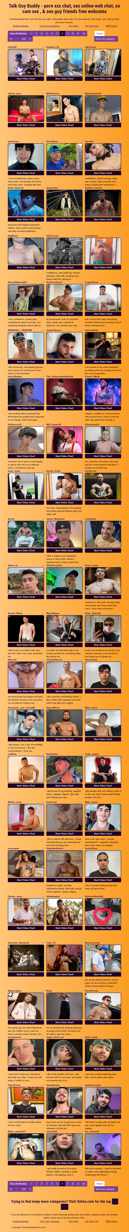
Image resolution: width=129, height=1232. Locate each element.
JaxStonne (90, 471)
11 (11, 39)
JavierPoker (91, 848)
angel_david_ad (55, 1037)
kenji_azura (14, 471)
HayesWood (52, 707)
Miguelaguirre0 (93, 93)
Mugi (49, 990)
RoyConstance (54, 282)
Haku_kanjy (91, 1037)
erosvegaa (13, 848)
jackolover (13, 141)
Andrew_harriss (93, 188)
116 (23, 39)
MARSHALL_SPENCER (20, 330)
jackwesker (52, 188)
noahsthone (91, 236)
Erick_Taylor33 (93, 613)
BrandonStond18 (94, 896)
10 (84, 33)
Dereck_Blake (15, 613)
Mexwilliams (52, 613)
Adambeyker (53, 896)
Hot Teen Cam (91, 26)
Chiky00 (12, 47)
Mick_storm (91, 707)
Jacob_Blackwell (55, 519)
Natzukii (12, 659)
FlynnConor (14, 1085)
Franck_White (92, 376)
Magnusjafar (14, 990)
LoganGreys (91, 282)
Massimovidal (92, 942)
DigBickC (13, 236)
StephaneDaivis (54, 848)
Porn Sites (73, 26)
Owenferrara (52, 1085)
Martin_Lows (15, 802)
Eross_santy (91, 565)
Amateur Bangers (21, 26)
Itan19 (11, 519)
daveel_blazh (53, 471)
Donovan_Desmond (18, 942)
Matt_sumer (91, 802)
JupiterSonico (54, 330)
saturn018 (51, 1131)
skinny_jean (14, 93)
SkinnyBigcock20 (17, 282)
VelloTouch (52, 236)
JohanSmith (91, 330)
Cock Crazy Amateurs (50, 26)
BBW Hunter (111, 26)
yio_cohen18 (92, 1131)
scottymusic (14, 1037)
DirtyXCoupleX (54, 565)
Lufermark (90, 519)
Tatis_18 (50, 942)
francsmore (91, 659)
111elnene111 (92, 424)
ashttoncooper (93, 1085)
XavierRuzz (52, 141)
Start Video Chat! (26, 78)
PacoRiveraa (91, 990)
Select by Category (105, 39)
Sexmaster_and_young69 (21, 707)
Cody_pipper (92, 754)
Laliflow (12, 754)
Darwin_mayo (15, 896)
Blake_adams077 (17, 1131)
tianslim (89, 141)
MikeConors (52, 93)
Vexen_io (13, 565)
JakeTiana (90, 47)
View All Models (18, 33)
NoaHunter (52, 754)
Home (100, 33)
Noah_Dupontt (16, 188)
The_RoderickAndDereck (59, 376)
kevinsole (51, 802)
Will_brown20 (53, 424)
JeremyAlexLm (54, 659)
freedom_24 (52, 47)
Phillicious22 (15, 424)
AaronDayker (15, 376)
